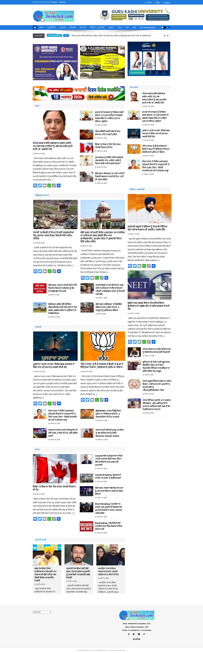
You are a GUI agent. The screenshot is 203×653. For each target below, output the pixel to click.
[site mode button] (163, 27)
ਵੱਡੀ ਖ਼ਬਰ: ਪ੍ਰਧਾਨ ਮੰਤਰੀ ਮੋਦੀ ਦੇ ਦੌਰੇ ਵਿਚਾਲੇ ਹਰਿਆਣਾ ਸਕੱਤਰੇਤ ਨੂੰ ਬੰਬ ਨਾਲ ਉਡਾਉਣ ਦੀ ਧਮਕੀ (62, 288)
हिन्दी (158, 3)
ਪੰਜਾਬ (41, 27)
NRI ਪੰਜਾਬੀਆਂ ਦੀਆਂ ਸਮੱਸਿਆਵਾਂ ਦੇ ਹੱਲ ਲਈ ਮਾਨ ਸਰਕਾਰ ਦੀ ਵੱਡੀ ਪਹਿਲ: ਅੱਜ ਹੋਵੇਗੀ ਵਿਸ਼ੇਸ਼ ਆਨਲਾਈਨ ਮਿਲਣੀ (45, 574)
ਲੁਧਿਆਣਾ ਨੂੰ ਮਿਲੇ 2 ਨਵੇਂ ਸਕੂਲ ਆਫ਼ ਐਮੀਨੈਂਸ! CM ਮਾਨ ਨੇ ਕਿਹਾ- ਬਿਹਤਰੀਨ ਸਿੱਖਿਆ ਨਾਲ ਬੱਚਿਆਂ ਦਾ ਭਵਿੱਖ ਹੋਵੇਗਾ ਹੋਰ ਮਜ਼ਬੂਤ (156, 366)
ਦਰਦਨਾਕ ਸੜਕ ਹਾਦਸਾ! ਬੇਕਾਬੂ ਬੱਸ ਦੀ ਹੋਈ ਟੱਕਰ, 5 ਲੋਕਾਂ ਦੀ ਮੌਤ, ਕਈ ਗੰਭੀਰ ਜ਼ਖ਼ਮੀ (63, 433)
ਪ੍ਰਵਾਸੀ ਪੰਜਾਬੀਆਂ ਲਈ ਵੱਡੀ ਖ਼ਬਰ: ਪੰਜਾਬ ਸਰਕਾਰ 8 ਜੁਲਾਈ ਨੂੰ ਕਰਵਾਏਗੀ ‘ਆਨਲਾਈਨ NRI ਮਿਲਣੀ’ (78, 573)
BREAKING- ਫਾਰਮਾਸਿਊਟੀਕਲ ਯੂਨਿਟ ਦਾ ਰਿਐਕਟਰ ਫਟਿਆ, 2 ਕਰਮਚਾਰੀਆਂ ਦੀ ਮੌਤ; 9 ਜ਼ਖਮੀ (108, 413)
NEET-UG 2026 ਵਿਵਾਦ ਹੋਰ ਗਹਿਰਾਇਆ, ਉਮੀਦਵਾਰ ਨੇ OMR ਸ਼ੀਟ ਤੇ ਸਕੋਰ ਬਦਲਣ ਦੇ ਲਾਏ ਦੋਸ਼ (149, 305)
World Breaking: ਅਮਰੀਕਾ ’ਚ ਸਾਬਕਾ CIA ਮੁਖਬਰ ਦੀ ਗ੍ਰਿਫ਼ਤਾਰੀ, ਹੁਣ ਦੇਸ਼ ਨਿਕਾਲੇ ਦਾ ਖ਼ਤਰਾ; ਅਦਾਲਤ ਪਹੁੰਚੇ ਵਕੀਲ (108, 508)
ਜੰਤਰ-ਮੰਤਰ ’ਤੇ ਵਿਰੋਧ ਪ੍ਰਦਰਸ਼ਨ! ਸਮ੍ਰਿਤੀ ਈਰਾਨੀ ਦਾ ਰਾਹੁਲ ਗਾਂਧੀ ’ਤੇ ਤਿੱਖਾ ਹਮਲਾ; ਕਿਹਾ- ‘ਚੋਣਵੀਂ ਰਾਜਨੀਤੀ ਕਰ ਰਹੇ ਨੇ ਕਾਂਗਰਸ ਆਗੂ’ (62, 415)
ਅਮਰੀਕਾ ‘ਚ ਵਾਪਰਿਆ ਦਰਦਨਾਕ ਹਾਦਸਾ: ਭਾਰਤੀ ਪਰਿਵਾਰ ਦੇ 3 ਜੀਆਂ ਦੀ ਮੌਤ (108, 571)
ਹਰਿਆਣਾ (72, 27)
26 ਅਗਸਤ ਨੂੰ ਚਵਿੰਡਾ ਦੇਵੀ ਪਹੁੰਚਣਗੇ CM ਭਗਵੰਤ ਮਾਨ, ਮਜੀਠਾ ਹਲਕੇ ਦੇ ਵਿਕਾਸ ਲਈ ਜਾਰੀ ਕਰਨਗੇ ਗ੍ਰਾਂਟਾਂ (109, 160)
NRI (134, 27)
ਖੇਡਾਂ (127, 27)
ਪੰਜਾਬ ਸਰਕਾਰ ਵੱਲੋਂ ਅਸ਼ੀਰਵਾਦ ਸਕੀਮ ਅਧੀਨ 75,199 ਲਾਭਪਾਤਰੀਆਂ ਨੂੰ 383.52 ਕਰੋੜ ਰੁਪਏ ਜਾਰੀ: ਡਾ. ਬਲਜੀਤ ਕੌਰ (53, 146)
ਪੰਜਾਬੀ (149, 3)
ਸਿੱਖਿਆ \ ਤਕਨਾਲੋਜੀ (97, 27)
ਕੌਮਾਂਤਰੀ (83, 27)
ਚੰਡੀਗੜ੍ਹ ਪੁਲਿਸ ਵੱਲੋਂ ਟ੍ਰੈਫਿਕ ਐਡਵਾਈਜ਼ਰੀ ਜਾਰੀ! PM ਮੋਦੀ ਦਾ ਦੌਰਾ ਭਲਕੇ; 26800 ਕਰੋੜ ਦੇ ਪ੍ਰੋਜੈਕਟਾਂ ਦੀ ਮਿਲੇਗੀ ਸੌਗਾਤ (62, 308)
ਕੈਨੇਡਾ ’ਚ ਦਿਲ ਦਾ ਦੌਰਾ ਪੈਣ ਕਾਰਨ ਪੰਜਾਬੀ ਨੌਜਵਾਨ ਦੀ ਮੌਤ (108, 146)
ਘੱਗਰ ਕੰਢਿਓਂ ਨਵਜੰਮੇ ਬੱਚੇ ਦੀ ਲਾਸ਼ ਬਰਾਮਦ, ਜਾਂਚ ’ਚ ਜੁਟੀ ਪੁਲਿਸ (107, 133)
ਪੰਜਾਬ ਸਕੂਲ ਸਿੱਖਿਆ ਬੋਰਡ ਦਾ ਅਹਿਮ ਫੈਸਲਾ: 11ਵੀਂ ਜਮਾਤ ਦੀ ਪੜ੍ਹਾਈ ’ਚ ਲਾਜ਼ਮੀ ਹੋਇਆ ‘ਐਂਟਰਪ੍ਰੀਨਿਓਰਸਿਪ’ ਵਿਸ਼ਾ (157, 385)
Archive (62, 2)
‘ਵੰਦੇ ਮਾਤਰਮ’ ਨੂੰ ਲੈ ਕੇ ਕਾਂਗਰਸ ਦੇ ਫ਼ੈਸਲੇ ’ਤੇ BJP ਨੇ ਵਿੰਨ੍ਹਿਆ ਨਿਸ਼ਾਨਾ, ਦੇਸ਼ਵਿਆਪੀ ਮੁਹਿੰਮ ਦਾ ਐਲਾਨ (101, 366)
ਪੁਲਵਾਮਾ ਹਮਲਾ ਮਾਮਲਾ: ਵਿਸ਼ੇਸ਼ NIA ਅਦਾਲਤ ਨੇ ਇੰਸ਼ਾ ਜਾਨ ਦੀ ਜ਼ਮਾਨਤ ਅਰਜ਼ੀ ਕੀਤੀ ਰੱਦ (53, 366)
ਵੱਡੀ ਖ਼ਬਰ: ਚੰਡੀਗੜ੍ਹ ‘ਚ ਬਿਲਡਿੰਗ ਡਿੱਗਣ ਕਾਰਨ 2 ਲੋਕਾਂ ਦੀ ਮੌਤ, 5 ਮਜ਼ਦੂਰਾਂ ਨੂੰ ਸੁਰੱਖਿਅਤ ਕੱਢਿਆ (109, 307)
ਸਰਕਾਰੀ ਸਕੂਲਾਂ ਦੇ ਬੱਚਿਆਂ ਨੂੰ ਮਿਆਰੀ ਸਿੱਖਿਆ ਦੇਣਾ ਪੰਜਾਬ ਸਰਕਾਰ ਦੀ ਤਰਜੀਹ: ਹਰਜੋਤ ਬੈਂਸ (147, 228)
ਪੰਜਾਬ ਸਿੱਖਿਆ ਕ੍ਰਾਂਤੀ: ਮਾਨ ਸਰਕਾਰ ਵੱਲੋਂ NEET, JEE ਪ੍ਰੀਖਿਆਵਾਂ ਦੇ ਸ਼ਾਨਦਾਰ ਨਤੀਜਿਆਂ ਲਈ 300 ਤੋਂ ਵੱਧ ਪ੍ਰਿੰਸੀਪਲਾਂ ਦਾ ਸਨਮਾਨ (157, 405)
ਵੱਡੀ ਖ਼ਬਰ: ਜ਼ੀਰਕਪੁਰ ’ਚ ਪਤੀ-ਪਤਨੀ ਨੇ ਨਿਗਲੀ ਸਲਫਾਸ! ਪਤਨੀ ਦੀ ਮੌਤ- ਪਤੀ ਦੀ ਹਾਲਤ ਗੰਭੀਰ (110, 176)
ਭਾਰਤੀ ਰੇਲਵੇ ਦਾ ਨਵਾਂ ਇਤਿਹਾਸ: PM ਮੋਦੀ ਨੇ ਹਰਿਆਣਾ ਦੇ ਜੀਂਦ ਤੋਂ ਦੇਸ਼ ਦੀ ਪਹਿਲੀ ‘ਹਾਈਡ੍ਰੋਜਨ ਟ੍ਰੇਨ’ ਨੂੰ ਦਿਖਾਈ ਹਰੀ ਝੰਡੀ (110, 289)
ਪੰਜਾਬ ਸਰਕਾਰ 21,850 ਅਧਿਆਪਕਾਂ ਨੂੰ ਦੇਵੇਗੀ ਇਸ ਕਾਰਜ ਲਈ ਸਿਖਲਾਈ (157, 350)
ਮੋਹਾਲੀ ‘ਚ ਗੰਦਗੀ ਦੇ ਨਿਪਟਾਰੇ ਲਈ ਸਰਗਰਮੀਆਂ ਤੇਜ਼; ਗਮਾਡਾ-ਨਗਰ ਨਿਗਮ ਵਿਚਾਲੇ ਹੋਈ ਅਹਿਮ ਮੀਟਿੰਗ (53, 235)
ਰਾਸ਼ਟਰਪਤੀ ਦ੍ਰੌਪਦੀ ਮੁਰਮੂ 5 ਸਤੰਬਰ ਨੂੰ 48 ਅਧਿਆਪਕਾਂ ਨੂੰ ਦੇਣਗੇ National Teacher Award (110, 433)
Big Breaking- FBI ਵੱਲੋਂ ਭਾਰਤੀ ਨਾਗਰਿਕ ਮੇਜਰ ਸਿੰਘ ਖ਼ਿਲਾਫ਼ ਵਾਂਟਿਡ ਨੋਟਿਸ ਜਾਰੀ (108, 526)
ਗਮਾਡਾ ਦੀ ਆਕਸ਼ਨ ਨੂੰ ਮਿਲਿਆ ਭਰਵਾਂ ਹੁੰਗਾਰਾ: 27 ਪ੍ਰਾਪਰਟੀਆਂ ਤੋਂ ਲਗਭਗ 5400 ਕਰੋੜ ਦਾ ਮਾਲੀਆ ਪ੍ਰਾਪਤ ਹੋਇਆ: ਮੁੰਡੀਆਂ (114, 36)
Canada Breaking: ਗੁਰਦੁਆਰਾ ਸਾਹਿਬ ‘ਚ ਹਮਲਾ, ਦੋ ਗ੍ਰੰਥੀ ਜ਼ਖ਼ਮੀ (108, 476)
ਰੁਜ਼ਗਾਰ (111, 27)
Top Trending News (148, 27)
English (167, 3)
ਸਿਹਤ (120, 27)
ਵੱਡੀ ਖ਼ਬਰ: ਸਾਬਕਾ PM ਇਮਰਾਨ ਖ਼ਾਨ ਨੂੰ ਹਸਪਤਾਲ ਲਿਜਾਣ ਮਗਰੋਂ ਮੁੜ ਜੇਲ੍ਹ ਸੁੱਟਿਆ (109, 491)
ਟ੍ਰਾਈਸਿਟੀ (51, 27)
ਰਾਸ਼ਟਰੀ (63, 27)
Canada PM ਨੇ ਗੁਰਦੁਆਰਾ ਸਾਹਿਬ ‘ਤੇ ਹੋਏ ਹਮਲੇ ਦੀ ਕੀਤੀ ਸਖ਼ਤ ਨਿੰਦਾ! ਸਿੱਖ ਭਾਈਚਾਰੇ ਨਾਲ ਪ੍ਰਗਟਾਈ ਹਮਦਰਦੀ (109, 460)
